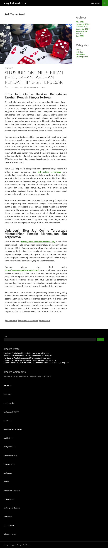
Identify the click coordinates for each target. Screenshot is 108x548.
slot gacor (8, 473)
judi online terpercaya (28, 321)
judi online (11, 321)
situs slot (7, 385)
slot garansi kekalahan (13, 429)
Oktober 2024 (81, 26)
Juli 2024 (80, 34)
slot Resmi (45, 321)
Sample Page (95, 3)
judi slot (9, 68)
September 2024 (82, 29)
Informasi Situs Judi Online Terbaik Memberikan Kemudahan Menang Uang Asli (36, 363)
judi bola (7, 394)
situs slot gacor (10, 534)
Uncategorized (82, 57)
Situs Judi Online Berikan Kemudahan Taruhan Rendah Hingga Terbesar (34, 77)
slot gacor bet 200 (11, 412)
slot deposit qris (10, 455)
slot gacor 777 (10, 447)
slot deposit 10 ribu (12, 508)
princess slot (9, 499)
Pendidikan (80, 54)
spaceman (8, 516)
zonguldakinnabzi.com (15, 3)
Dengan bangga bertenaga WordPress (17, 545)
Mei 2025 (80, 22)
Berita (78, 49)
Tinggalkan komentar (36, 87)
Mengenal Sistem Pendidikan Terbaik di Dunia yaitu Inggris (28, 355)
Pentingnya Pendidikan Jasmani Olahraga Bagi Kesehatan (27, 358)
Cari (6, 336)
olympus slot (9, 525)
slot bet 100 (9, 438)
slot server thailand (12, 490)
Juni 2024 (80, 36)
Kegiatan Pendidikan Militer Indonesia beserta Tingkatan (27, 353)
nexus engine (9, 464)
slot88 (6, 481)
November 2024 (82, 24)
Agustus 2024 (81, 31)
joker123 (7, 420)
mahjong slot (9, 403)
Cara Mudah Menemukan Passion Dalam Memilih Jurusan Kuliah (30, 360)
